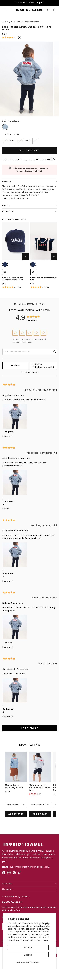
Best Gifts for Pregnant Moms (25, 21)
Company (8, 889)
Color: (11, 121)
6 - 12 (12, 140)
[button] (15, 332)
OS (5, 272)
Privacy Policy (41, 939)
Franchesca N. (9, 458)
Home (5, 21)
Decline (28, 954)
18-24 (28, 140)
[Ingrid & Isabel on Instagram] (9, 874)
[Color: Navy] (5, 264)
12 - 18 (20, 140)
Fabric (6, 205)
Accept (28, 947)
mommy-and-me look (13, 198)
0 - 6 (5, 140)
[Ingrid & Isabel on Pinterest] (14, 874)
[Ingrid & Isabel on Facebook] (3, 874)
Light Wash (5, 127)
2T (35, 140)
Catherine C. (9, 668)
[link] (5, 265)
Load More (29, 728)
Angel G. (6, 395)
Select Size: (10, 134)
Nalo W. (6, 602)
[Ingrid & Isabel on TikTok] (19, 874)
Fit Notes (7, 211)
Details (6, 181)
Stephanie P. (9, 530)
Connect (7, 883)
